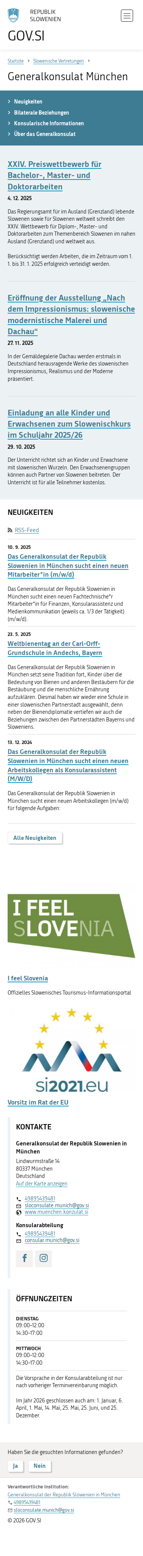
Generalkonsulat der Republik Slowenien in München (64, 1495)
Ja (15, 1466)
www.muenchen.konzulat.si (56, 1212)
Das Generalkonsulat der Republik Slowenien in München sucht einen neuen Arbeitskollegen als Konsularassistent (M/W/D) (68, 765)
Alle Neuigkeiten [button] (34, 838)
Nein (40, 1466)
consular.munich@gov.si (52, 1240)
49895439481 (40, 1198)
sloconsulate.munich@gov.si (57, 1205)
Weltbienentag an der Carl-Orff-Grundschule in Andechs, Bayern (55, 648)
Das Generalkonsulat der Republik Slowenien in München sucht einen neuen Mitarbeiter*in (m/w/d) (68, 565)
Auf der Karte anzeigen (41, 1184)
